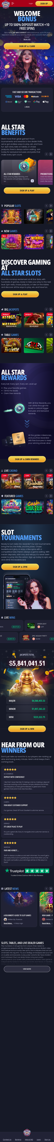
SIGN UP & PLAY (20, 294)
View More (27, 969)
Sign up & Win (27, 728)
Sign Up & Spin (20, 566)
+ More (27, 107)
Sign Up (44, 3)
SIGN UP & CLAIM (27, 46)
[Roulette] (11, 481)
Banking (18, 1139)
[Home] (27, 1132)
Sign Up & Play (27, 190)
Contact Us (7, 1139)
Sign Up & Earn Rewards (27, 459)
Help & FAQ (29, 1139)
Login (31, 3)
